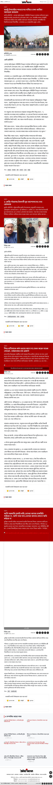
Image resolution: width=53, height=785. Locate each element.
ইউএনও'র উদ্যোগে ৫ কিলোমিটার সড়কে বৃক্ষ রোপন (38, 735)
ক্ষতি (9, 691)
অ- (50, 776)
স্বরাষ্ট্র (29, 170)
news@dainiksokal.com (34, 779)
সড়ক (25, 170)
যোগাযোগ (16, 774)
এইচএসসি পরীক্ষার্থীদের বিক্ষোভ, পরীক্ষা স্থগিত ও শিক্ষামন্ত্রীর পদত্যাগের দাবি (13, 757)
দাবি (17, 170)
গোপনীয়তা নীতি (27, 774)
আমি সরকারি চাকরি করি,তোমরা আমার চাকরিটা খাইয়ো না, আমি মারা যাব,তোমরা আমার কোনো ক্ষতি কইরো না (25, 516)
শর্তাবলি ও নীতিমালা (35, 774)
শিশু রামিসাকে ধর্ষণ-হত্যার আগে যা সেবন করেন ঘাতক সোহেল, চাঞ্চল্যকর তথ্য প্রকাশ (26, 350)
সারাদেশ (5, 7)
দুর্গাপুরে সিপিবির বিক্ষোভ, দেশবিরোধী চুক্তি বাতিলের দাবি (14, 735)
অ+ (51, 773)
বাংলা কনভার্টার (43, 774)
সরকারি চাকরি (13, 691)
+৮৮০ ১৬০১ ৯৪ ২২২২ (22, 779)
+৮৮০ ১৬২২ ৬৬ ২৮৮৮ (22, 781)
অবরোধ (9, 170)
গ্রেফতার (22, 317)
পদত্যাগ (21, 170)
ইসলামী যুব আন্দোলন (12, 317)
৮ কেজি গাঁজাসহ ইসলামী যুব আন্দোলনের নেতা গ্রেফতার (23, 203)
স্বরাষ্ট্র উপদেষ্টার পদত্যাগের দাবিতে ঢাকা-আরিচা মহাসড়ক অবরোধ (23, 11)
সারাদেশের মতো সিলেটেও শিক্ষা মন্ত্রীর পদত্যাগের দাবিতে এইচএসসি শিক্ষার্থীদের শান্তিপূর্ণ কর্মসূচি (37, 758)
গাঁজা (18, 317)
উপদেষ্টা (13, 170)
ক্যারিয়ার (21, 774)
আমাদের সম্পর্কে (10, 774)
